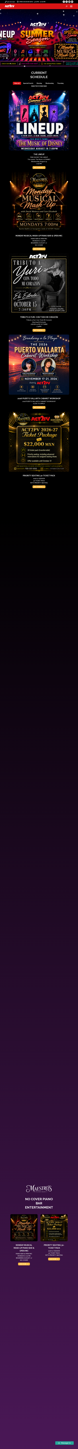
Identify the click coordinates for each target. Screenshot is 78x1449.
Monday (39, 83)
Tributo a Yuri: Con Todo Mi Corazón (39, 317)
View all (17, 83)
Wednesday (49, 83)
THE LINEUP (38, 154)
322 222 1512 (11, 1)
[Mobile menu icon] (71, 6)
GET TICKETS (38, 167)
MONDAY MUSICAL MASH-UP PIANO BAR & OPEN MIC (39, 236)
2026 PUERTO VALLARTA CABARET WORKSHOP (39, 398)
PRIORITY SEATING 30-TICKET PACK (39, 475)
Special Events (28, 83)
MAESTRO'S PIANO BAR (39, 86)
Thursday (60, 83)
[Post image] (39, 120)
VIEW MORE (22, 1264)
